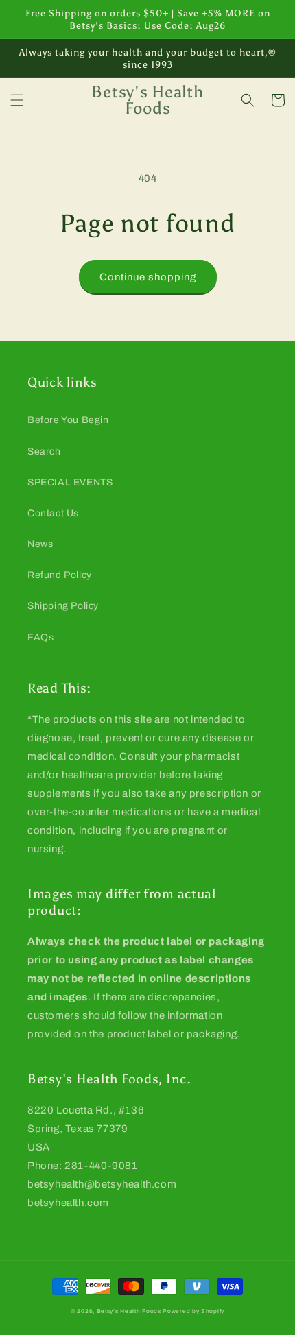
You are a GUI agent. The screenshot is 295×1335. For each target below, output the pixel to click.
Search (44, 451)
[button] (17, 100)
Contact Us (53, 513)
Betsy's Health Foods (129, 1311)
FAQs (40, 637)
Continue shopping (147, 277)
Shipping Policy (63, 606)
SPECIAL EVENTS (70, 482)
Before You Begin (68, 420)
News (40, 544)
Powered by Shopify (193, 1311)
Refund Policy (59, 575)
